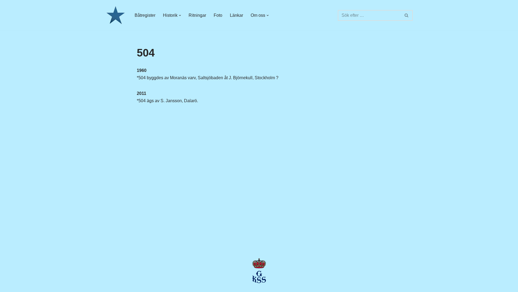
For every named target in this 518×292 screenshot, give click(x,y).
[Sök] (407, 15)
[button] (180, 15)
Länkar (236, 15)
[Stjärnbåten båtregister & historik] (115, 15)
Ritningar (197, 15)
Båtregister (145, 15)
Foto (218, 15)
